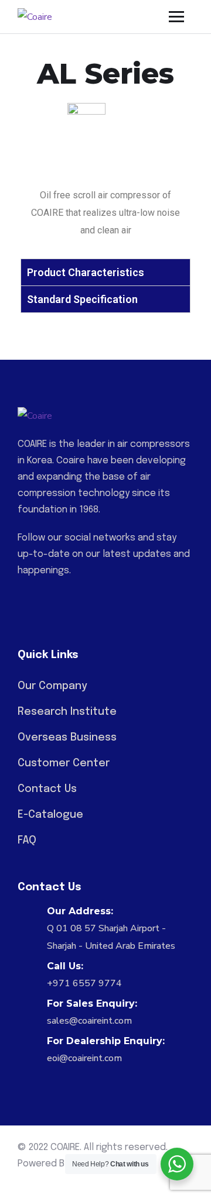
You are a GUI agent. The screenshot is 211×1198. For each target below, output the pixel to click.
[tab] (105, 272)
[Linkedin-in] (24, 597)
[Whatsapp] (51, 597)
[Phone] (79, 597)
